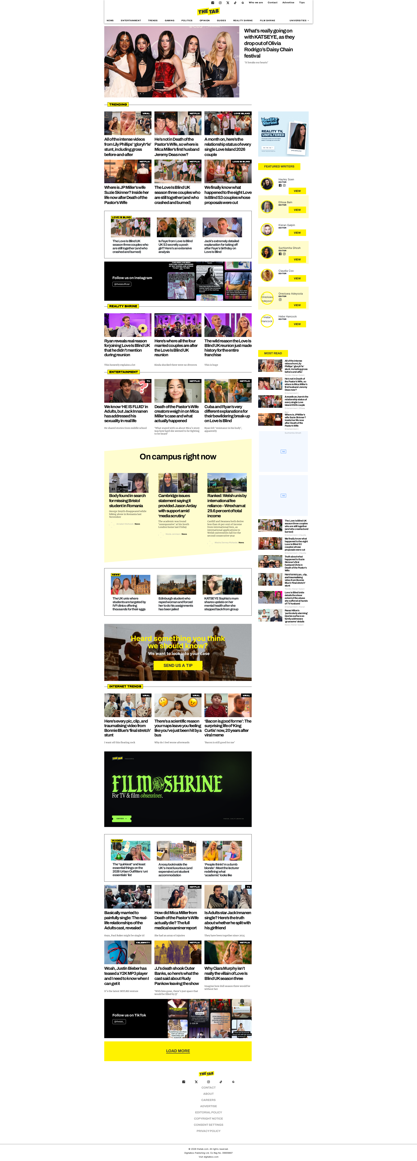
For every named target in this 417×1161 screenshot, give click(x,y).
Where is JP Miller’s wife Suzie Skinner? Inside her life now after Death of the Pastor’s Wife (295, 420)
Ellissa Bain (285, 202)
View (297, 191)
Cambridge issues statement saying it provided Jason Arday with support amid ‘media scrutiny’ (177, 505)
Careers (208, 1100)
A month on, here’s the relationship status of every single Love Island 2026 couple (296, 400)
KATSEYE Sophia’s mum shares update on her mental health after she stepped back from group (221, 604)
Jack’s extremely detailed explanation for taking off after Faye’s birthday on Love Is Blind (221, 246)
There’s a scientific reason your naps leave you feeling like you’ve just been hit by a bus (177, 728)
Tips (302, 2)
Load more (178, 1051)
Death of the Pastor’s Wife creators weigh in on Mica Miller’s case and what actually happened (176, 413)
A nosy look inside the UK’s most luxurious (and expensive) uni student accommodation (175, 870)
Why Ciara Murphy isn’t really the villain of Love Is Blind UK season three (225, 973)
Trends (153, 20)
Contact (273, 2)
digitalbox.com (211, 1157)
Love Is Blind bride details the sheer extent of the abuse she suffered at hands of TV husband (296, 598)
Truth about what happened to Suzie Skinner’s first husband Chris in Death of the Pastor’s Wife (296, 563)
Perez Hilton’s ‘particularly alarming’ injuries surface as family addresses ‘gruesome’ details (296, 616)
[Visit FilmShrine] (178, 789)
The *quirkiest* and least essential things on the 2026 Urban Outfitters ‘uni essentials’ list (130, 869)
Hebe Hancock (288, 316)
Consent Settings (208, 1124)
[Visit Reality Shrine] (283, 134)
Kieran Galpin (287, 225)
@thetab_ (119, 1021)
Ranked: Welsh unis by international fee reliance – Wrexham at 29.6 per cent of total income (226, 505)
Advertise (288, 2)
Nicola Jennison (173, 534)
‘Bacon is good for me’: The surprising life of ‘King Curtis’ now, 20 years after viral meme (227, 728)
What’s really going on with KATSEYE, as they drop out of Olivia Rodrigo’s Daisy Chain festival (269, 43)
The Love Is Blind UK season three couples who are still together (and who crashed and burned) (130, 246)
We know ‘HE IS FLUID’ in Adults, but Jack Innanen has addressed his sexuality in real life (126, 413)
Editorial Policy (208, 1112)
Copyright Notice (208, 1118)
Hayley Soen (286, 179)
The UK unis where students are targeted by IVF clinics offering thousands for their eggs (129, 604)
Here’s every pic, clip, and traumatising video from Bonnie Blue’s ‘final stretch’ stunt (127, 728)
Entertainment (131, 20)
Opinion (205, 20)
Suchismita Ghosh (290, 247)
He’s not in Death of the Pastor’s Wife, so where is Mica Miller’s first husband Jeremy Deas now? (296, 384)
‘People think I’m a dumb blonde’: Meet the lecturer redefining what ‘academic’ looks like (221, 870)
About (208, 1093)
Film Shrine (267, 20)
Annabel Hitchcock (124, 524)
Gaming (169, 20)
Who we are (256, 2)
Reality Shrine (243, 20)
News (110, 20)
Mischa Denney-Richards (226, 542)
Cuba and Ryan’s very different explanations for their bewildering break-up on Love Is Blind (227, 413)
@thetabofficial (121, 284)
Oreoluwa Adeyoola (291, 293)
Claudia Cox (286, 270)
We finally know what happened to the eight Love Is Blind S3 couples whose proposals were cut (296, 544)
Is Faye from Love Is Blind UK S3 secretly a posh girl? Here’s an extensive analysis (175, 246)
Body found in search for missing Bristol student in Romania (127, 500)
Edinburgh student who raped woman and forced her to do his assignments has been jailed (175, 604)
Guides (221, 20)
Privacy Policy (209, 1131)
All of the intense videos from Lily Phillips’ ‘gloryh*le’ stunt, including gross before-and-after (296, 366)
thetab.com (202, 1149)
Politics (186, 20)
